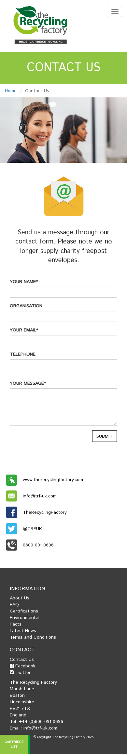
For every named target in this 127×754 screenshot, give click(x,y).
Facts (15, 624)
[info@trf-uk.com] (14, 496)
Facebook (24, 666)
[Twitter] (14, 528)
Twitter (22, 672)
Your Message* (28, 383)
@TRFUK (32, 529)
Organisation (26, 306)
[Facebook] (14, 512)
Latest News (23, 631)
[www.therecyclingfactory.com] (14, 479)
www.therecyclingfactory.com (53, 480)
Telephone (22, 354)
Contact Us (22, 659)
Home (11, 91)
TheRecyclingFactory (45, 512)
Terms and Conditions (33, 637)
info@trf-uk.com (40, 496)
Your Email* (24, 330)
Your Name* (24, 281)
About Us (19, 598)
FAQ (14, 604)
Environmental (24, 617)
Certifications (24, 611)
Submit (104, 436)
